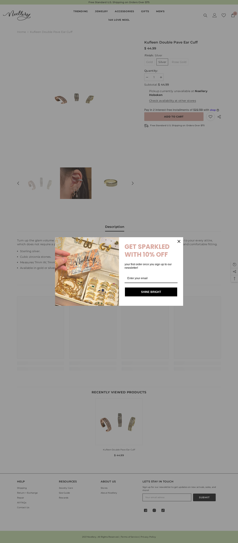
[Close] (179, 241)
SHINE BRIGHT (151, 291)
